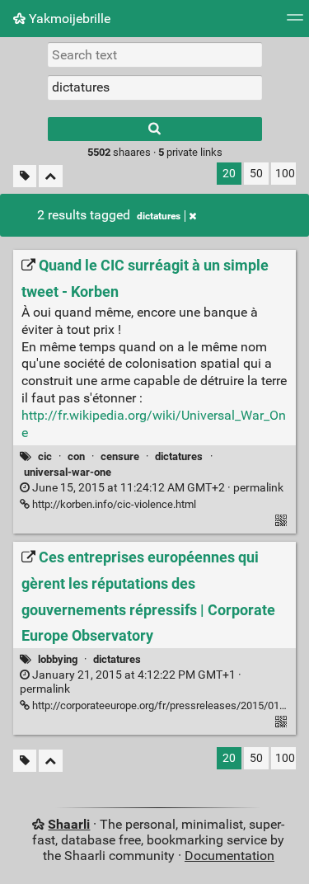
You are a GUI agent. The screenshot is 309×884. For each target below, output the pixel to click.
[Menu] (295, 22)
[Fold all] (51, 176)
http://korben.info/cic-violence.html (113, 504)
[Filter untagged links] (24, 176)
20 (229, 174)
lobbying (57, 659)
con (76, 456)
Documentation (229, 855)
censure (120, 456)
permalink (156, 488)
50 (256, 174)
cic (45, 456)
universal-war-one (67, 472)
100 (285, 174)
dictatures (158, 216)
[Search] (155, 129)
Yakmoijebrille (68, 18)
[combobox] (155, 87)
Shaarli (69, 824)
